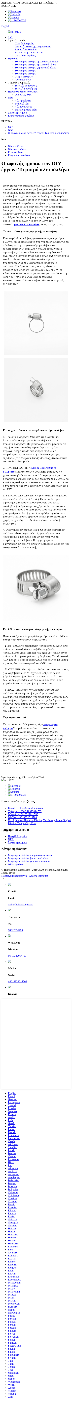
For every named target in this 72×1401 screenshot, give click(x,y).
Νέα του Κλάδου (17, 149)
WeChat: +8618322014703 (22, 817)
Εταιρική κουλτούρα (26, 49)
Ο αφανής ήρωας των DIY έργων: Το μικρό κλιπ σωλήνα (38, 133)
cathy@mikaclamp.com (20, 904)
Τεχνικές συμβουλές (26, 85)
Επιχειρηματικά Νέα (26, 109)
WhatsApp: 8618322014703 (23, 814)
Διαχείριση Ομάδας (25, 55)
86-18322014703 (17, 955)
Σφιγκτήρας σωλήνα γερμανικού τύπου (35, 67)
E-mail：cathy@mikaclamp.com (25, 808)
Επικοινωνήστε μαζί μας (21, 115)
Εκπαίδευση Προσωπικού (29, 52)
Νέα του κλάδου (23, 106)
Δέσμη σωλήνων (24, 76)
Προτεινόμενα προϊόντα (14, 875)
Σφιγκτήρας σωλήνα (25, 70)
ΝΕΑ (11, 839)
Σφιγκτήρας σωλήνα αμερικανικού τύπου (36, 61)
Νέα (10, 97)
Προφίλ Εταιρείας (24, 43)
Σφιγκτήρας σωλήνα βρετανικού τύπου (35, 64)
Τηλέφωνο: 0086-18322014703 (25, 811)
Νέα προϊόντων (23, 100)
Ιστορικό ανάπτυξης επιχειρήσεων (33, 46)
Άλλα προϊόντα (23, 79)
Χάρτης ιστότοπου (39, 875)
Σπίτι (10, 37)
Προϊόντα (13, 58)
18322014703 (15, 930)
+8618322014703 (17, 981)
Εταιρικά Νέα (15, 152)
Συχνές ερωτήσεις (17, 112)
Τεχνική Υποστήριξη (26, 88)
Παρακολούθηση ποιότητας (22, 91)
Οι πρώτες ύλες (23, 94)
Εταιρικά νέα (21, 103)
